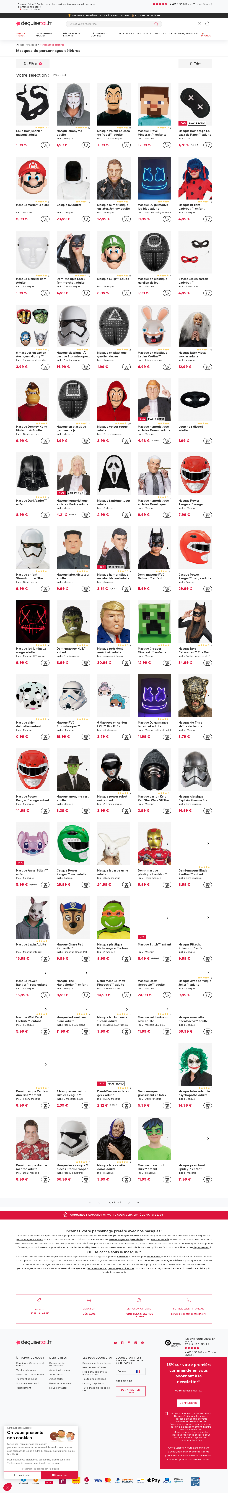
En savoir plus (22, 1475)
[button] (7, 1487)
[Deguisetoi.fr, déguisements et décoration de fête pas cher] (34, 24)
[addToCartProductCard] (45, 145)
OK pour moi (59, 1475)
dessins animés (160, 1315)
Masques (32, 45)
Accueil (20, 45)
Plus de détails (32, 10)
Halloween (153, 1332)
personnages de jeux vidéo (125, 1315)
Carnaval (122, 1332)
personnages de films (29, 1315)
